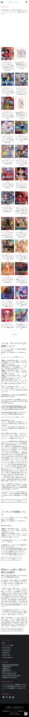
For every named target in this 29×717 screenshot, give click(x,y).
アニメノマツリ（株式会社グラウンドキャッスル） (18, 711)
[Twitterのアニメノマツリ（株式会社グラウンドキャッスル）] (3, 698)
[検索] (26, 2)
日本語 (8, 707)
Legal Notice (5, 652)
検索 (3, 643)
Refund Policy (6, 655)
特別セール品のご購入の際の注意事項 (12, 629)
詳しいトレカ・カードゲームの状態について (14, 501)
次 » (16, 334)
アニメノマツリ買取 (7, 645)
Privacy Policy (6, 648)
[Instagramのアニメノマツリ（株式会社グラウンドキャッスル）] (10, 698)
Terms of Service (7, 657)
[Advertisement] (14, 31)
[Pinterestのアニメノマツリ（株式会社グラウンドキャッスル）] (6, 698)
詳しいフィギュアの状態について (11, 559)
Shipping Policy (6, 650)
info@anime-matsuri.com (9, 677)
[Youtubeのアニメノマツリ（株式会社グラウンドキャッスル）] (13, 698)
